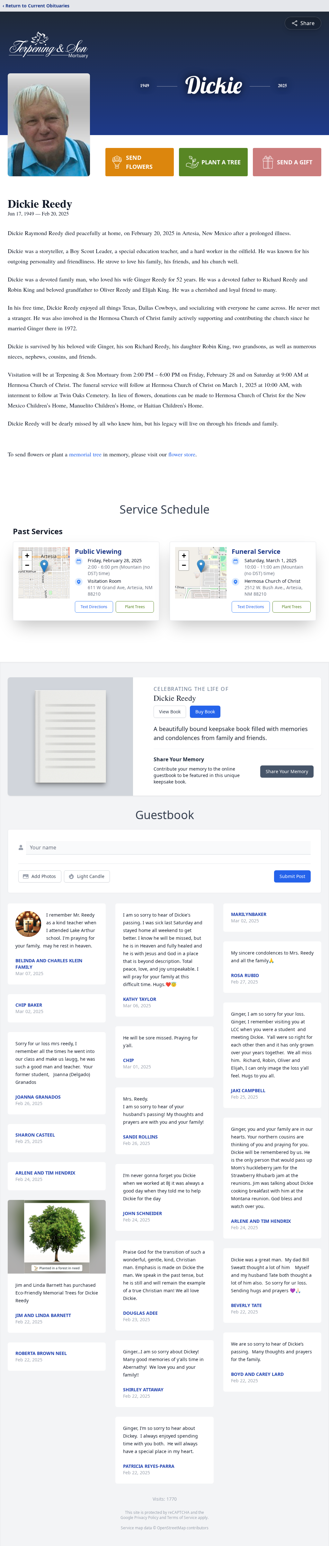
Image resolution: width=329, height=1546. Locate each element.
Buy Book (205, 712)
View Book (170, 712)
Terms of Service (182, 1517)
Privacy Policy (146, 1517)
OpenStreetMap (171, 1528)
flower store (181, 454)
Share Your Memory (287, 771)
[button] (44, 566)
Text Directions (94, 606)
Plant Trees (135, 606)
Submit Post (292, 876)
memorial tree (85, 454)
